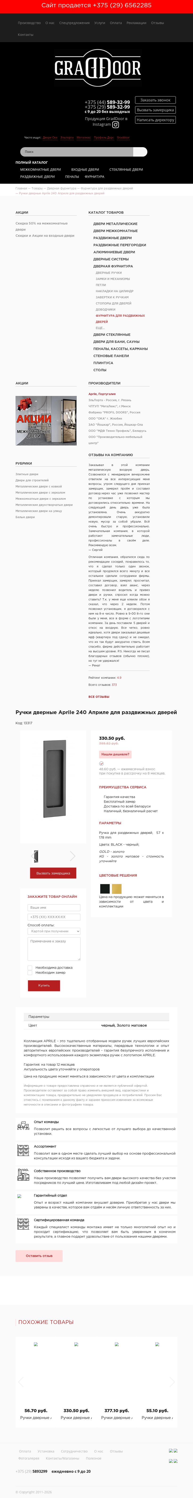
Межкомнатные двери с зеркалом (41, 499)
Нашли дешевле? (115, 754)
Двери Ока (50, 137)
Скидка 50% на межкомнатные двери (42, 226)
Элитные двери (27, 474)
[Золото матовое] (116, 889)
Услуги (99, 23)
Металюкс (84, 137)
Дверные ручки (109, 273)
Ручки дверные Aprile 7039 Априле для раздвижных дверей (35, 1418)
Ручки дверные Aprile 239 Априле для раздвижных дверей (116, 1418)
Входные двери (85, 169)
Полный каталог (32, 162)
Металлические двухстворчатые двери (44, 505)
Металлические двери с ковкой (39, 486)
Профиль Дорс (104, 137)
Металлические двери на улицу (39, 511)
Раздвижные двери (37, 176)
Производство (29, 23)
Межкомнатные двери (40, 169)
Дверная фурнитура (113, 266)
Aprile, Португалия (102, 394)
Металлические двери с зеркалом (40, 492)
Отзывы (157, 23)
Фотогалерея (28, 1458)
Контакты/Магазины (62, 1458)
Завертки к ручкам (112, 297)
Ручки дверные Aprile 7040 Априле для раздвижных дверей (157, 1418)
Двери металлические (115, 224)
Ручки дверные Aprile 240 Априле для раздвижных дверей (76, 1418)
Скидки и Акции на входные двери (45, 235)
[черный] (105, 889)
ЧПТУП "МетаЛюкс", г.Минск (109, 406)
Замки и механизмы (113, 279)
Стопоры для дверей (113, 303)
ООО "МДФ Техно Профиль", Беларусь (117, 431)
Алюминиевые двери (114, 252)
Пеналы (72, 176)
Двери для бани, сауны (116, 342)
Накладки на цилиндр (114, 291)
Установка (46, 1451)
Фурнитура (94, 176)
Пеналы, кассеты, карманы (120, 349)
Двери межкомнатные (115, 231)
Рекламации (136, 23)
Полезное (93, 1458)
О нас (50, 23)
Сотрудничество (74, 1451)
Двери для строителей (32, 480)
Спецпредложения (74, 23)
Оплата (116, 23)
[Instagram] (171, 1450)
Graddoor (123, 137)
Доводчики (105, 309)
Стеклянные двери (126, 169)
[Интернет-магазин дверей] (97, 68)
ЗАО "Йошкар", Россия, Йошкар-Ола (115, 425)
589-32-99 (107, 102)
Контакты (25, 34)
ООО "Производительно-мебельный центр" (115, 440)
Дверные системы (111, 259)
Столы (99, 370)
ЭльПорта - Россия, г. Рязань (109, 400)
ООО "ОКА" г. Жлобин (105, 418)
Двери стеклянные (111, 334)
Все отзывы (98, 697)
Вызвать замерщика (53, 873)
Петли (101, 285)
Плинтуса (103, 363)
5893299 (31, 1471)
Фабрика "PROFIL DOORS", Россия (114, 412)
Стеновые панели (111, 356)
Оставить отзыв (39, 1256)
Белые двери (25, 517)
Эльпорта (67, 137)
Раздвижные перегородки (119, 245)
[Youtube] (175, 1450)
